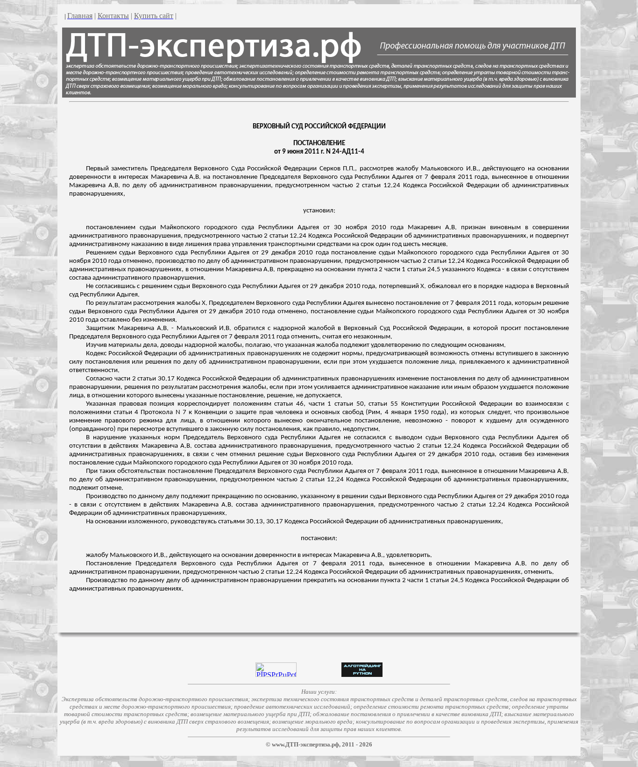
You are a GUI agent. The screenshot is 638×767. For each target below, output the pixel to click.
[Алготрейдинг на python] (362, 674)
